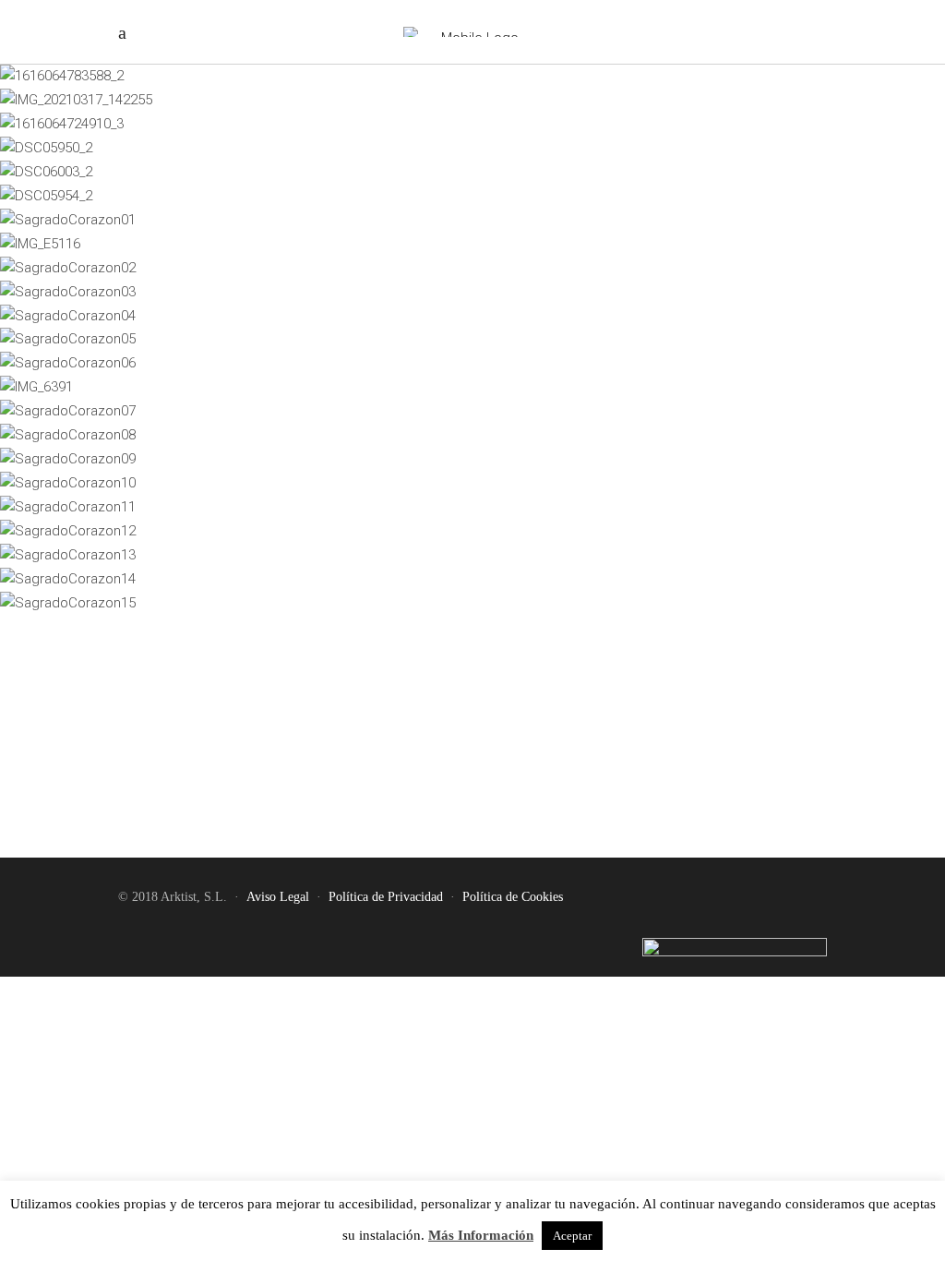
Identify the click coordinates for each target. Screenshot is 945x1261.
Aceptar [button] (572, 1236)
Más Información (480, 1235)
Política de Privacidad (386, 897)
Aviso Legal (277, 897)
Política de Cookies (512, 897)
